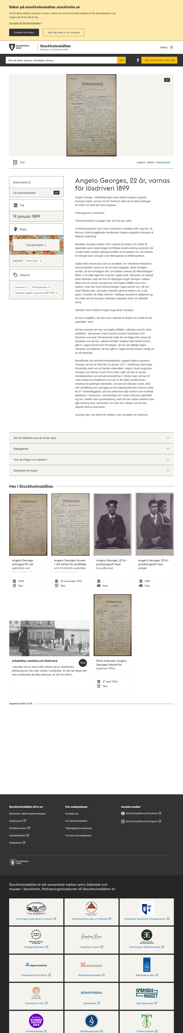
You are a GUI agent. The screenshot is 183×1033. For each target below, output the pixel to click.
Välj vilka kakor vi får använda (64, 32)
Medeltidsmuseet (17, 828)
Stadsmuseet (15, 821)
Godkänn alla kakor (24, 32)
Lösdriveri (20, 287)
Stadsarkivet (163, 162)
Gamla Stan (32, 260)
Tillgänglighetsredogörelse (78, 828)
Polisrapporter (39, 287)
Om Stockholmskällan (76, 821)
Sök (121, 60)
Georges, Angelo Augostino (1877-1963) (35, 292)
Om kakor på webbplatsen (78, 835)
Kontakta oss (71, 813)
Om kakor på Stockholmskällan (25, 23)
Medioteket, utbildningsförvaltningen (27, 813)
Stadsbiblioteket (17, 835)
